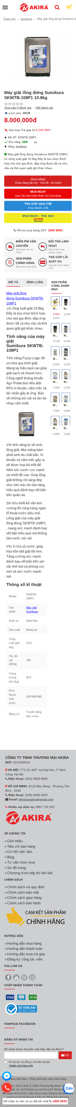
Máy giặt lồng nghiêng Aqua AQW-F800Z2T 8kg (55, 428)
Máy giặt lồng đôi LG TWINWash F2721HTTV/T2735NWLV (55, 335)
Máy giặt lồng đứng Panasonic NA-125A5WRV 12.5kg (55, 358)
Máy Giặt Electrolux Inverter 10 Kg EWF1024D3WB (55, 308)
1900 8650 (55, 230)
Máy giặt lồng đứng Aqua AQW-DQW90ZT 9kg (55, 405)
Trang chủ (9, 18)
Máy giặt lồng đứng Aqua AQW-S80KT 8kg (55, 382)
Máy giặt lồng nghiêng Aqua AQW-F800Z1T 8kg (66, 382)
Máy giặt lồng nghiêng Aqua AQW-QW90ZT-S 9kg (66, 428)
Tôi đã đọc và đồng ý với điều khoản (29, 1064)
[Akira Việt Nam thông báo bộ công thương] (21, 1009)
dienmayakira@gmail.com (36, 799)
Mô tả (13, 282)
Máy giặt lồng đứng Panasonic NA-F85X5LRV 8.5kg (66, 335)
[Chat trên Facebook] (6, 1076)
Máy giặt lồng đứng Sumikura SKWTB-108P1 (25, 298)
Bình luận (35, 282)
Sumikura (26, 18)
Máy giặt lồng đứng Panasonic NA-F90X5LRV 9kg (66, 358)
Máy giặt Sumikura (32, 609)
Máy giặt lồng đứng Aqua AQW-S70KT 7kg (66, 405)
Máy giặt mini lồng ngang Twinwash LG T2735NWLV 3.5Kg (66, 308)
